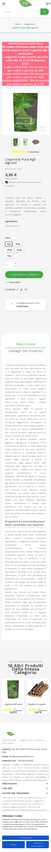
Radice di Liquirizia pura (37, 704)
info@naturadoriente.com (21, 756)
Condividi (18, 289)
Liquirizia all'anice (13, 704)
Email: (5, 756)
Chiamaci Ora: (9, 761)
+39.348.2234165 (25, 761)
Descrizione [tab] (25, 344)
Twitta (22, 289)
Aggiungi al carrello (25, 274)
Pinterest (26, 289)
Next (49, 111)
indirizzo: (6, 749)
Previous (1, 111)
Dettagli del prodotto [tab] (25, 351)
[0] (47, 3)
